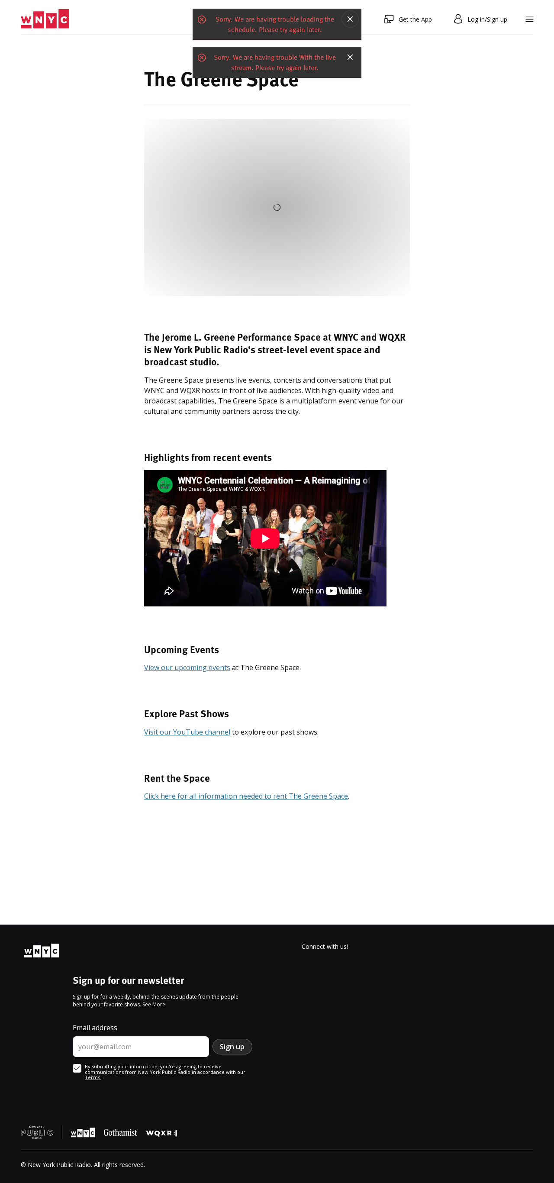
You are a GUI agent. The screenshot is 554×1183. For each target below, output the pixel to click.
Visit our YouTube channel (187, 732)
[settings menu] (529, 19)
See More (153, 1004)
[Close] (350, 19)
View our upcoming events (187, 667)
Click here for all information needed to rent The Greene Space (246, 796)
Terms (93, 1077)
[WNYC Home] (45, 19)
